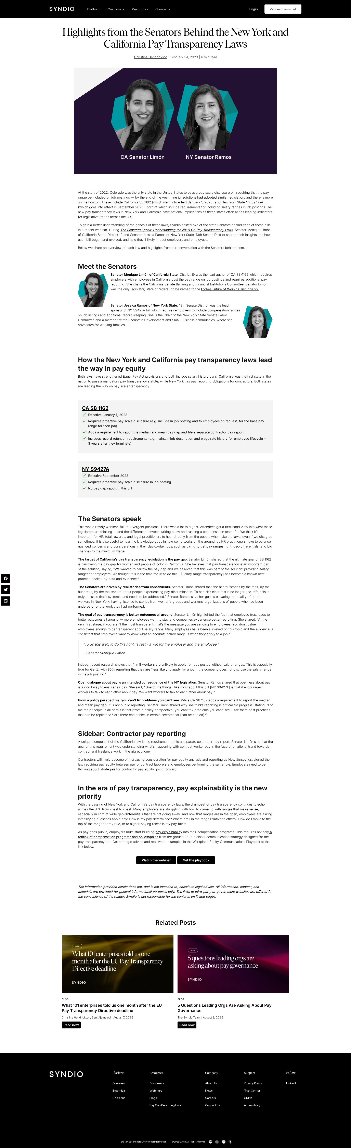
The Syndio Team (189, 1017)
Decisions (119, 1098)
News (208, 1090)
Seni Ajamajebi (101, 1017)
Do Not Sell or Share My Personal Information (144, 1141)
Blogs (153, 1098)
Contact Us (212, 1105)
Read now (71, 1025)
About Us (211, 1083)
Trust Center (252, 1090)
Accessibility (252, 1105)
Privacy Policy (253, 1083)
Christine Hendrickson (150, 57)
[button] (156, 860)
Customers (116, 9)
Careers (210, 1098)
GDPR (248, 1098)
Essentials (119, 1090)
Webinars (156, 1090)
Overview (119, 1083)
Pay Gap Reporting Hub (165, 1105)
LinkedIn (291, 1083)
